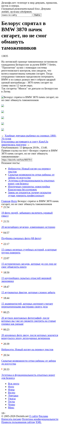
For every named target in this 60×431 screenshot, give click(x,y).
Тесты (11, 401)
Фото (14, 201)
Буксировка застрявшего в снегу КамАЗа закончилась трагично (24, 143)
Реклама (43, 416)
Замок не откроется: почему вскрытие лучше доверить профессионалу (29, 194)
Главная (5, 201)
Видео (11, 392)
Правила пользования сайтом (18, 422)
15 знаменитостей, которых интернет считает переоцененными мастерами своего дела (27, 305)
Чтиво (11, 404)
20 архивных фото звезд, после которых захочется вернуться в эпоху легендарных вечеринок (29, 337)
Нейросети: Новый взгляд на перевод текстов (27, 349)
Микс (11, 407)
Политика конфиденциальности (40, 419)
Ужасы (12, 398)
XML (39, 422)
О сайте (33, 416)
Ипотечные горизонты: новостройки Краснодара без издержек (29, 188)
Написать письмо (11, 419)
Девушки (13, 395)
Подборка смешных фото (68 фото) (21, 238)
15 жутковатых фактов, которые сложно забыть (28, 292)
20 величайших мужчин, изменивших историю (28, 227)
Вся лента (13, 383)
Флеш (11, 389)
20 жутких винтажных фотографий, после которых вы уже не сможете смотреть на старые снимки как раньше (28, 321)
